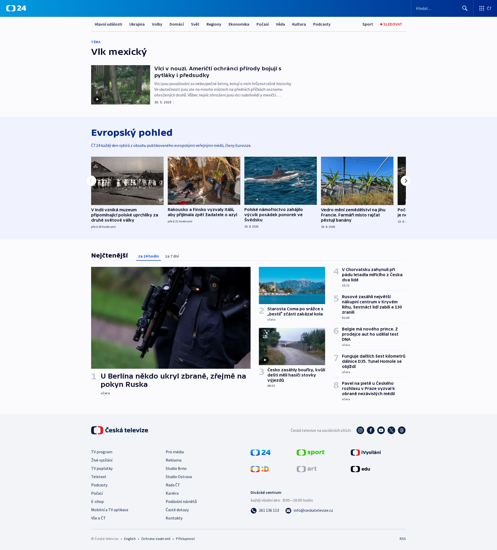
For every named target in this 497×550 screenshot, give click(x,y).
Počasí (263, 24)
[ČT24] (16, 8)
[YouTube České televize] (381, 430)
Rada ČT (173, 484)
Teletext (98, 476)
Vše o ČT (98, 518)
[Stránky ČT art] (307, 468)
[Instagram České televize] (360, 430)
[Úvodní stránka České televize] (120, 430)
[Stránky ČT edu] (360, 468)
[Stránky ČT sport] (311, 452)
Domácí (177, 24)
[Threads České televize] (402, 430)
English (129, 538)
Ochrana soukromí (155, 538)
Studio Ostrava (179, 476)
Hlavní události (108, 24)
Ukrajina (137, 24)
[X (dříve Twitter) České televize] (391, 430)
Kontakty (174, 518)
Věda (280, 24)
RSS (403, 538)
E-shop (97, 501)
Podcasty (322, 24)
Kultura (299, 24)
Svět (195, 24)
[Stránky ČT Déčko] (260, 468)
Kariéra (172, 493)
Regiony (214, 24)
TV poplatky (102, 468)
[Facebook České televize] (371, 430)
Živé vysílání (101, 460)
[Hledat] (465, 8)
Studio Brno (176, 468)
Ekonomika (239, 24)
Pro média (175, 451)
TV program (101, 451)
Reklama (173, 460)
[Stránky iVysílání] (366, 452)
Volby (157, 24)
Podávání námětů (181, 501)
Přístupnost (185, 538)
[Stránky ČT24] (261, 452)
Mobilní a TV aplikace (109, 509)
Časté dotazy (177, 509)
